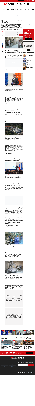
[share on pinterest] (2, 47)
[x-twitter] (20, 372)
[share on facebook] (2, 44)
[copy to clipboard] (2, 51)
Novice (4, 9)
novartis (3, 37)
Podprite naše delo (31, 9)
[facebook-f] (18, 372)
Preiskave (20, 9)
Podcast (8, 9)
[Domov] (1, 9)
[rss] (22, 372)
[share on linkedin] (2, 49)
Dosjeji (12, 9)
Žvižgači (25, 9)
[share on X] (2, 46)
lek (2, 35)
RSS (5, 0)
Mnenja (16, 9)
